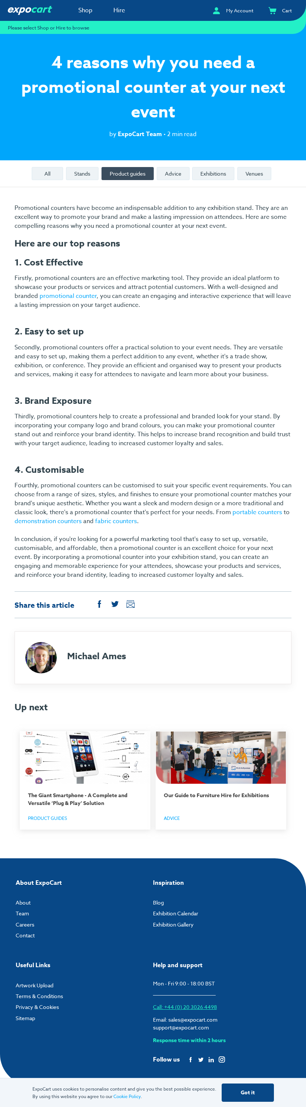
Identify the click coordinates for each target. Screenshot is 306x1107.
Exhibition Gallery (173, 924)
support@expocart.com (181, 1027)
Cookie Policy (127, 1096)
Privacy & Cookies (37, 1006)
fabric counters (116, 521)
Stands (82, 173)
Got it (248, 1093)
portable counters (257, 512)
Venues (254, 173)
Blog (158, 902)
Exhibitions (213, 173)
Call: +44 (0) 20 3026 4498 (185, 1006)
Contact (25, 935)
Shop (85, 10)
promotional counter (68, 296)
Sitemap (25, 1018)
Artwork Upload (34, 985)
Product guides (128, 173)
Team (22, 913)
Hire (119, 10)
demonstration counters (48, 521)
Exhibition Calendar (175, 913)
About (23, 902)
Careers (25, 924)
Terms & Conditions (39, 996)
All (47, 173)
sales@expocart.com (193, 1019)
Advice (173, 173)
